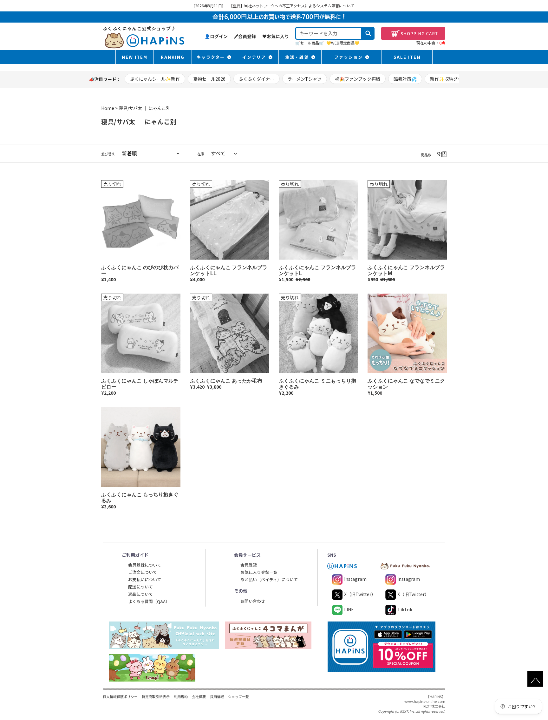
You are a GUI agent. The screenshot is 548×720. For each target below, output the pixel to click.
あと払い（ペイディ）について (269, 579)
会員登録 (248, 565)
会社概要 (199, 696)
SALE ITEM (407, 57)
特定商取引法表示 (156, 696)
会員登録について (144, 565)
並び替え (108, 154)
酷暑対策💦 (405, 79)
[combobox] (328, 33)
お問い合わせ (252, 601)
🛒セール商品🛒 (309, 42)
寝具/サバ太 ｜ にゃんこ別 (145, 108)
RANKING (173, 57)
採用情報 (217, 696)
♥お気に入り (275, 36)
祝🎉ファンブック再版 (357, 79)
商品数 (426, 155)
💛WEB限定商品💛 (342, 42)
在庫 (200, 154)
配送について (140, 587)
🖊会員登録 (245, 36)
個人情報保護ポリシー (120, 696)
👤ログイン (216, 36)
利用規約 (181, 696)
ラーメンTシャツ (305, 79)
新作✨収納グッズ (448, 79)
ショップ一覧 (238, 696)
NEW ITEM (134, 57)
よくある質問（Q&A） (149, 601)
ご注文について (142, 572)
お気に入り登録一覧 (258, 572)
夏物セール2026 (209, 79)
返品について (140, 594)
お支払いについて (144, 579)
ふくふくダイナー (256, 79)
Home (107, 108)
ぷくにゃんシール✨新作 (155, 79)
